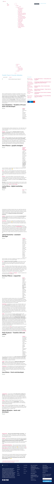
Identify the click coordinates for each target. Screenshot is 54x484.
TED (10, 326)
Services (18, 467)
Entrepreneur (4, 366)
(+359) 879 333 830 (43, 3)
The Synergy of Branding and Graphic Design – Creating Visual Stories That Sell (42, 82)
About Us (18, 469)
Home (18, 465)
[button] (28, 102)
